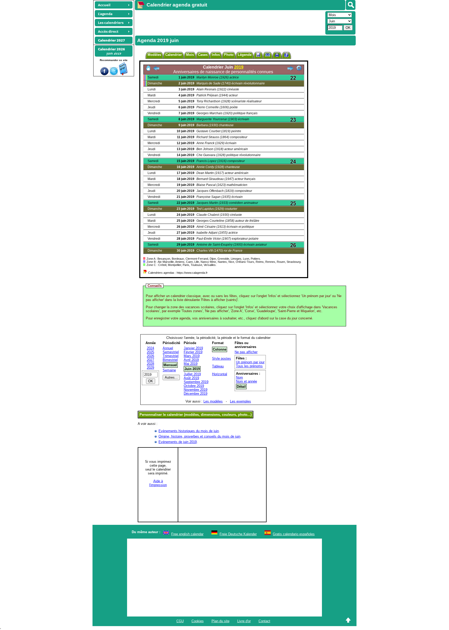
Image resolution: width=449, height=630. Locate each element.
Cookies (198, 621)
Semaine (169, 370)
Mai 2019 (190, 364)
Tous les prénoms (249, 366)
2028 (150, 364)
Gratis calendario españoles (294, 534)
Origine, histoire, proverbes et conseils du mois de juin (199, 436)
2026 (150, 356)
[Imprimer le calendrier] (277, 55)
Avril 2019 (191, 360)
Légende (245, 55)
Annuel (168, 348)
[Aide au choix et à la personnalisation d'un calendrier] (286, 55)
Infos (216, 55)
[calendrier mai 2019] (156, 70)
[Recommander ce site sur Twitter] (114, 74)
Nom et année (246, 381)
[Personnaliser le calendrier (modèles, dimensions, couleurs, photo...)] (299, 68)
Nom (239, 377)
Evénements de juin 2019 (178, 442)
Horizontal (219, 374)
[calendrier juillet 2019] (290, 70)
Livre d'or (244, 621)
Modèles (154, 55)
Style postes (221, 358)
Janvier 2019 (193, 348)
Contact (264, 621)
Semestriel (171, 352)
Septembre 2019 (196, 382)
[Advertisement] (229, 22)
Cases (203, 55)
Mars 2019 (192, 356)
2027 (150, 360)
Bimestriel (170, 360)
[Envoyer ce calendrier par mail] (267, 54)
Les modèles (213, 401)
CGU (180, 621)
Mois (190, 55)
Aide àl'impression (158, 483)
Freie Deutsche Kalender (238, 534)
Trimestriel (171, 356)
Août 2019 (191, 378)
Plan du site (220, 621)
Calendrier (173, 55)
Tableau (218, 366)
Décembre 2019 (195, 394)
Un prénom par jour (250, 362)
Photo (229, 55)
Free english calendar (187, 534)
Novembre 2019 (195, 390)
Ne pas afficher (246, 352)
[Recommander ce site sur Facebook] (104, 74)
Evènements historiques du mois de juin (189, 431)
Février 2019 (193, 352)
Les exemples (240, 401)
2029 (150, 368)
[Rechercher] (350, 5)
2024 (150, 348)
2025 (150, 352)
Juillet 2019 (192, 374)
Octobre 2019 (194, 386)
